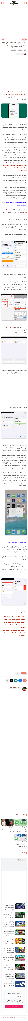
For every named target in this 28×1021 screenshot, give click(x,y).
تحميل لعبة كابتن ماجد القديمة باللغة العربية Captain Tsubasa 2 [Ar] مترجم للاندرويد (8, 925)
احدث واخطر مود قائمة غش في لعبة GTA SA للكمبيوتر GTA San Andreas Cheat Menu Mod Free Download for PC (9, 950)
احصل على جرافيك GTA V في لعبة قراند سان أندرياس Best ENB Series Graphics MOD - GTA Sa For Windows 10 (8, 959)
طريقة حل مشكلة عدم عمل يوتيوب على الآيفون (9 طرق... (8, 829)
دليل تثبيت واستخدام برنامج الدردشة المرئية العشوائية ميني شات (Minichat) (9, 985)
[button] (20, 680)
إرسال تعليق (21, 859)
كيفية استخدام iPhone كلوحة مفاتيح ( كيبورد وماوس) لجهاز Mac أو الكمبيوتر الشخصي (14, 625)
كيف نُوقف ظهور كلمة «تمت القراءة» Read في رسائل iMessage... (21, 845)
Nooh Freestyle (20, 54)
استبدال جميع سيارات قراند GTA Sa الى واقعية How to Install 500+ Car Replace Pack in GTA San (8, 942)
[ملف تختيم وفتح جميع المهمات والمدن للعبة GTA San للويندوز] (20, 932)
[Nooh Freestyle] (14, 3)
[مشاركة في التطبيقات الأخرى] (7, 680)
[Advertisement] (14, 23)
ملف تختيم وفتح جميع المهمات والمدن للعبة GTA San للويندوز (8, 933)
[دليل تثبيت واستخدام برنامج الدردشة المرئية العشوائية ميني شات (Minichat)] (20, 984)
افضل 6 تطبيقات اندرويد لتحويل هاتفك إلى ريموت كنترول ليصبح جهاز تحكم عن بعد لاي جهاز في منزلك (8, 968)
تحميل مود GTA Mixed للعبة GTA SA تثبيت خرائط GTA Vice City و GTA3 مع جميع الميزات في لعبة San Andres (8, 976)
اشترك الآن (14, 1006)
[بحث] (2, 3)
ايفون (24, 39)
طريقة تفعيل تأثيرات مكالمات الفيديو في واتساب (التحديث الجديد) (21, 829)
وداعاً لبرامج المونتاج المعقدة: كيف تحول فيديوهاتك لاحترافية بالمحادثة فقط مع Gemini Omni (9, 907)
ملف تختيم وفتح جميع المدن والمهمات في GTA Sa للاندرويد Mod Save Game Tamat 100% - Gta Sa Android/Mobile (8, 916)
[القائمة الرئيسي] (25, 3)
